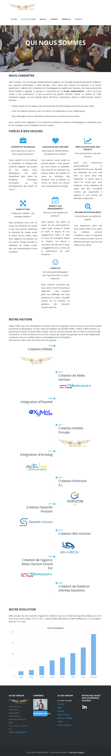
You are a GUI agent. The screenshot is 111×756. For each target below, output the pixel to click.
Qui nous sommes (28, 19)
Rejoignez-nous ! (40, 713)
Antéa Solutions (64, 725)
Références (66, 19)
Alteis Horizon (64, 714)
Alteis (60, 707)
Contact (78, 19)
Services (43, 19)
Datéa (60, 721)
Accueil (14, 19)
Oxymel (61, 704)
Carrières (54, 19)
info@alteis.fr (21, 732)
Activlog (61, 711)
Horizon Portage (65, 718)
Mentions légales (76, 752)
